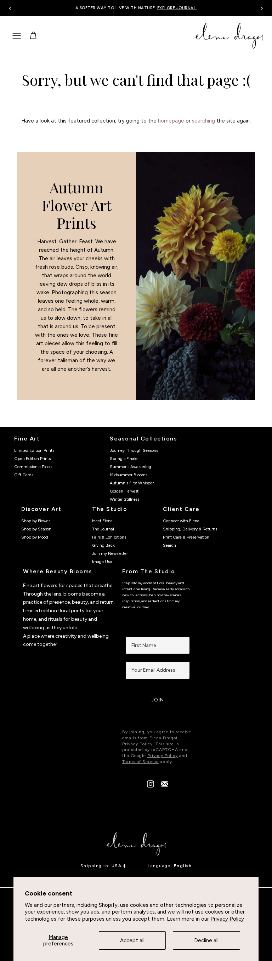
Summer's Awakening (130, 466)
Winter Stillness (124, 499)
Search (169, 545)
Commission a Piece (33, 466)
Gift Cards (23, 474)
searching (203, 121)
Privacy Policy (227, 919)
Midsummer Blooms (128, 474)
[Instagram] (150, 786)
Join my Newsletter (110, 553)
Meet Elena (102, 520)
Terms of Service (140, 761)
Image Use (102, 561)
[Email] (164, 786)
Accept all (132, 940)
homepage (171, 121)
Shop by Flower (35, 520)
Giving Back (103, 545)
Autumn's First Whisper (132, 483)
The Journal (103, 529)
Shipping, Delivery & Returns (190, 529)
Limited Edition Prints (34, 450)
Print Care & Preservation (186, 537)
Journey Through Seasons (134, 450)
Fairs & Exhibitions (109, 537)
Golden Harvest (124, 491)
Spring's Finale (123, 458)
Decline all (206, 940)
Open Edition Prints (32, 458)
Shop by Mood (34, 537)
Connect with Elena (181, 520)
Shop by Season (36, 529)
